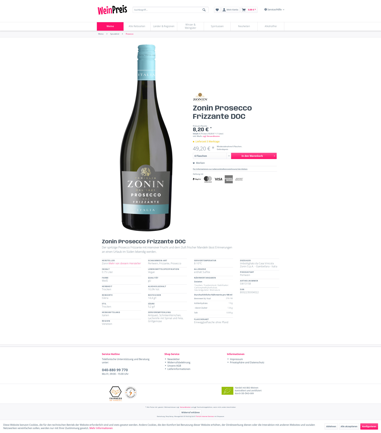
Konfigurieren (369, 426)
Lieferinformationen (178, 369)
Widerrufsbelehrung (178, 362)
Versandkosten (185, 407)
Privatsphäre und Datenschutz (246, 362)
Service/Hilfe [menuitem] (274, 9)
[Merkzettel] (217, 10)
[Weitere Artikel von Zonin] (200, 97)
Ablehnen (331, 426)
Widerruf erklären (190, 412)
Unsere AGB (174, 365)
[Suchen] (204, 9)
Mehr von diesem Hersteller (125, 263)
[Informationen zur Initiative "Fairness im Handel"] (115, 393)
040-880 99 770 (115, 369)
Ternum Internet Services (205, 416)
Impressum (236, 359)
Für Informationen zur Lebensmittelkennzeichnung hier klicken (220, 169)
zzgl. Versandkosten (211, 136)
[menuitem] (217, 10)
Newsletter (173, 359)
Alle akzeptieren (349, 426)
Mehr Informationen (101, 428)
